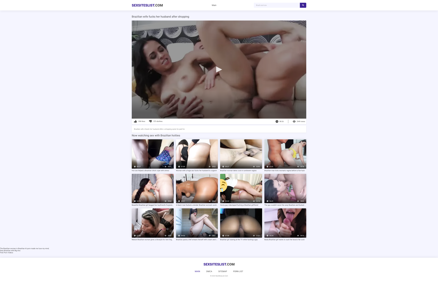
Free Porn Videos (6, 253)
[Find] (303, 5)
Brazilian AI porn (24, 248)
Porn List (238, 271)
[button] (219, 69)
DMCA (209, 271)
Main (214, 5)
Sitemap (222, 271)
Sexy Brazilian (5, 251)
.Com (147, 5)
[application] (219, 70)
